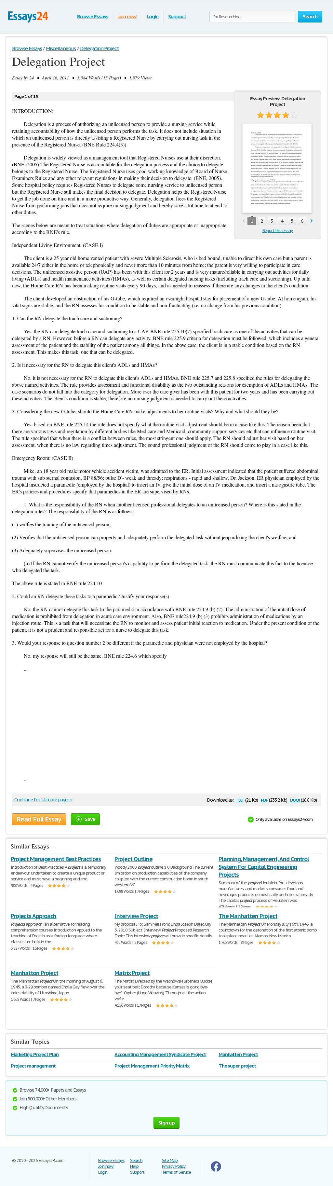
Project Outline (133, 859)
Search (136, 1160)
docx (295, 799)
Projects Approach (33, 916)
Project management (33, 1066)
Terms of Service (176, 1172)
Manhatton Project (34, 973)
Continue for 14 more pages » (43, 800)
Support (177, 16)
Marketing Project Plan (35, 1054)
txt (240, 799)
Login (153, 16)
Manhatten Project (238, 1054)
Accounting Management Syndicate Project (160, 1054)
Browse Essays (92, 16)
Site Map (170, 1160)
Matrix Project (131, 973)
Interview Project (136, 916)
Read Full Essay (39, 819)
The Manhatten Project (248, 916)
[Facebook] (216, 1170)
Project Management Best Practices (56, 859)
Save (90, 819)
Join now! (127, 16)
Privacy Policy (173, 1166)
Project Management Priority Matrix (152, 1066)
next (311, 221)
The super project (237, 1066)
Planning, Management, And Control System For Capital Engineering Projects (264, 866)
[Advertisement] (166, 723)
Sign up (166, 1123)
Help (134, 1166)
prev (243, 221)
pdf (264, 799)
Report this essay (277, 230)
